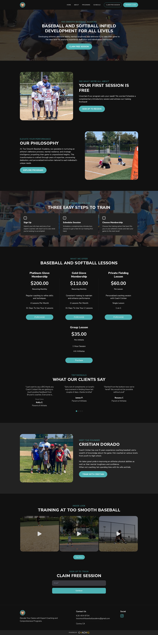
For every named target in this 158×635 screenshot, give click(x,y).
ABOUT (76, 5)
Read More (39, 399)
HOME (69, 5)
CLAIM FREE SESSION (113, 5)
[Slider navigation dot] (76, 411)
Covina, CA (80, 623)
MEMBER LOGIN (130, 5)
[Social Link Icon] (122, 617)
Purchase (79, 360)
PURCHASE (39, 317)
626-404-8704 (82, 615)
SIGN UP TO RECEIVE (92, 109)
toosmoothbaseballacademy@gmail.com (93, 618)
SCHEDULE (96, 5)
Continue (79, 591)
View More (79, 557)
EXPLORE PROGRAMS (33, 170)
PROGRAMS (86, 5)
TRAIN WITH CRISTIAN (93, 474)
